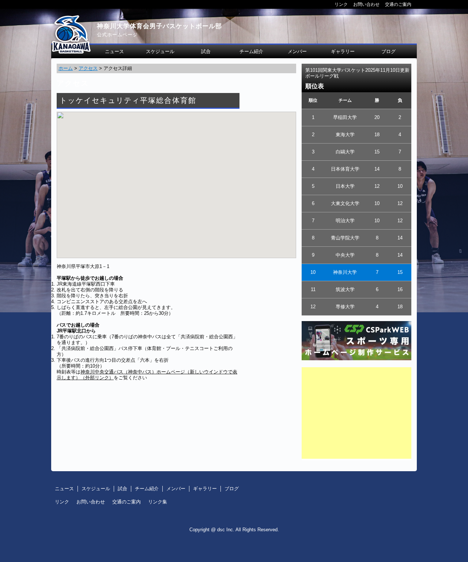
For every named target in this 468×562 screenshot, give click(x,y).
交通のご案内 (398, 4)
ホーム (65, 68)
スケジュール (160, 51)
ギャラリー (343, 51)
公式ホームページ (117, 34)
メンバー (297, 51)
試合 (206, 51)
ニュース (114, 51)
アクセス (88, 68)
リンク (341, 4)
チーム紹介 (251, 51)
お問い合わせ (366, 4)
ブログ (388, 51)
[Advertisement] (356, 413)
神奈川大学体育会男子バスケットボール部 (159, 26)
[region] (176, 185)
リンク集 (157, 502)
